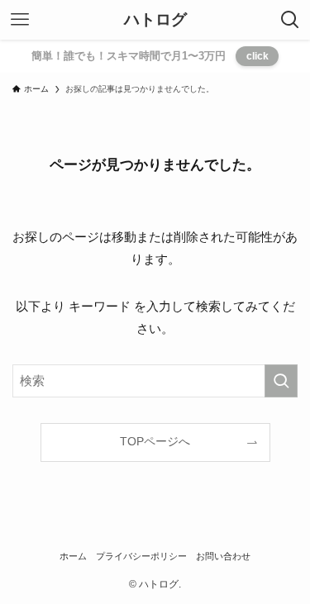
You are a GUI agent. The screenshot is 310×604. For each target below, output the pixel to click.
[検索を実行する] (281, 380)
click (257, 56)
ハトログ (155, 20)
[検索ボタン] (290, 20)
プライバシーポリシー (141, 556)
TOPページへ (155, 441)
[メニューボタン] (20, 20)
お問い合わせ (223, 556)
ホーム (73, 556)
